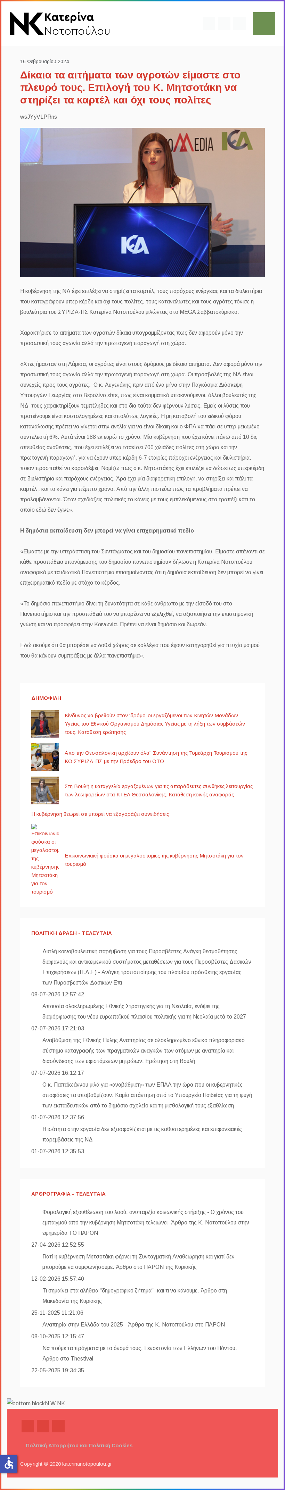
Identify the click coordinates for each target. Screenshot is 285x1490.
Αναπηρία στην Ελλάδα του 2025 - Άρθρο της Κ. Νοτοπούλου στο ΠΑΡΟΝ (133, 1325)
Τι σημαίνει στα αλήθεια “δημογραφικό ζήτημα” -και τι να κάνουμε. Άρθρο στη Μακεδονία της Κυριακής (134, 1296)
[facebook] (209, 23)
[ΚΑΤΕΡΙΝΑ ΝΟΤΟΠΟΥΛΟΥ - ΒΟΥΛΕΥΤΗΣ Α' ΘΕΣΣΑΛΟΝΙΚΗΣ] (59, 23)
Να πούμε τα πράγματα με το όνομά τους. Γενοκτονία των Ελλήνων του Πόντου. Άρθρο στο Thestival (139, 1353)
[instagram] (239, 23)
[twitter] (224, 23)
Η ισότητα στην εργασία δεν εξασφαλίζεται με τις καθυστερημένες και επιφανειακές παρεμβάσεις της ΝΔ (142, 1134)
